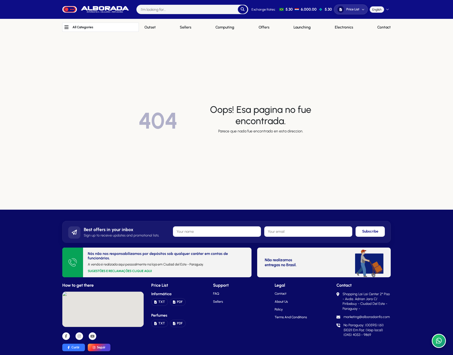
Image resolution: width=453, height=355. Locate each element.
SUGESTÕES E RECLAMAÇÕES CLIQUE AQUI (120, 271)
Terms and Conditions (291, 317)
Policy (279, 309)
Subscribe (370, 231)
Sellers (218, 302)
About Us (281, 302)
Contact (280, 294)
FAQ (216, 294)
